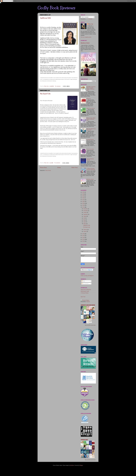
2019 (83, 203)
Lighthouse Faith (45, 18)
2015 (83, 235)
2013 (83, 239)
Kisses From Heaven (91, 108)
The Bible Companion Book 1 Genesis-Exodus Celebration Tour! (91, 88)
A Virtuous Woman (84, 292)
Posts (83, 281)
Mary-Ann (91, 24)
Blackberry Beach (85, 43)
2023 (83, 195)
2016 (83, 233)
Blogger (81, 465)
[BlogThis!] (65, 86)
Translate (90, 18)
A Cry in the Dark (90, 149)
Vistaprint (88, 301)
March (84, 223)
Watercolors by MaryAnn (86, 289)
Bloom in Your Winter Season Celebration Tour (91, 119)
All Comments (85, 283)
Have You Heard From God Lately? (91, 129)
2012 (83, 241)
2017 (83, 207)
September (85, 214)
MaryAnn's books (84, 439)
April (84, 221)
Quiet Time (83, 296)
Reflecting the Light (85, 291)
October (85, 212)
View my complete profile (86, 37)
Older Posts (74, 167)
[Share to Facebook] (67, 86)
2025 (83, 192)
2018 (83, 205)
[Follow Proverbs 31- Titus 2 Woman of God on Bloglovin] (87, 270)
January (85, 231)
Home (59, 167)
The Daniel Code (45, 94)
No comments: (58, 86)
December (85, 208)
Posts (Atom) (48, 170)
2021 (83, 199)
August (85, 216)
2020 (83, 201)
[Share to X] (66, 86)
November (85, 210)
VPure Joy (89, 98)
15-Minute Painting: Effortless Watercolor (91, 169)
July (84, 218)
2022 (83, 197)
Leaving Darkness (90, 139)
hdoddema (72, 465)
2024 (83, 194)
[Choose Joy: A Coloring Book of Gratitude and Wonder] (91, 322)
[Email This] (63, 86)
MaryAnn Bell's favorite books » (90, 325)
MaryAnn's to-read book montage (88, 305)
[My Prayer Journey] (88, 323)
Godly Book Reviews (56, 7)
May (84, 220)
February (85, 229)
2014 (83, 237)
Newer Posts (43, 167)
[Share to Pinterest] (69, 86)
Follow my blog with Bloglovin (87, 275)
